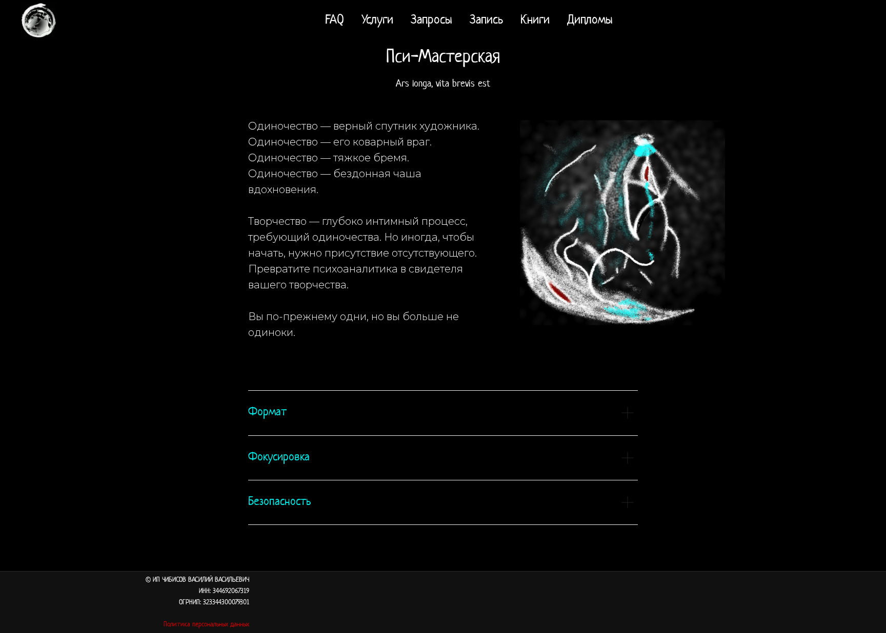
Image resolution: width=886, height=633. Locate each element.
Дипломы (590, 20)
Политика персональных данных (206, 624)
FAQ (334, 20)
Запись (486, 20)
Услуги (377, 20)
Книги (535, 20)
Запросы (431, 20)
